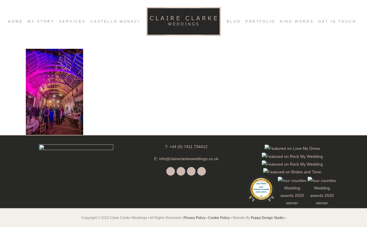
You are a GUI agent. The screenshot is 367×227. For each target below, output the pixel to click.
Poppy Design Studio (268, 218)
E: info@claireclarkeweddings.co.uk (186, 158)
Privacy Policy (194, 218)
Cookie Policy (219, 218)
